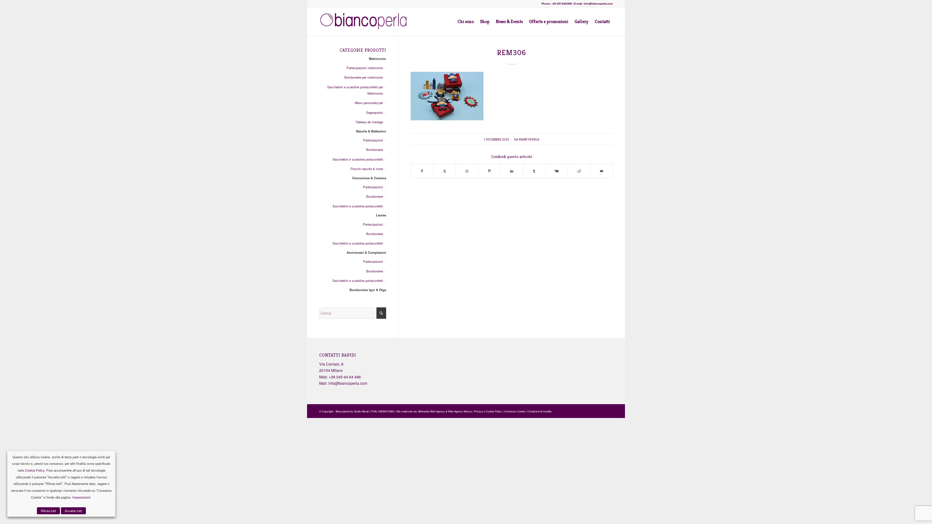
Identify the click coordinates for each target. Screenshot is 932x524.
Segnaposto (374, 112)
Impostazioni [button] (81, 497)
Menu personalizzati (369, 102)
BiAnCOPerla (529, 139)
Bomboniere (374, 149)
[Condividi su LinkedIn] (512, 171)
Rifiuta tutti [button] (48, 510)
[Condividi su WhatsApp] (467, 171)
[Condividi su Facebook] (422, 171)
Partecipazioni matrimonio (365, 68)
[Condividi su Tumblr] (534, 171)
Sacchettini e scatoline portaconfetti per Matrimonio (355, 90)
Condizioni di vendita (539, 411)
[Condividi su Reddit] (579, 171)
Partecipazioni (373, 140)
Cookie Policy (34, 470)
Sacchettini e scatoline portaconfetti (358, 159)
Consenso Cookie (514, 411)
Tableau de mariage (369, 122)
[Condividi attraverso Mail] (602, 171)
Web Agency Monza (460, 411)
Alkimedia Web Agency (431, 411)
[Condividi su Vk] (557, 171)
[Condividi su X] (444, 171)
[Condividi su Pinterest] (489, 171)
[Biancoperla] (365, 22)
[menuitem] (465, 22)
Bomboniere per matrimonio (363, 77)
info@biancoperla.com (347, 383)
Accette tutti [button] (73, 510)
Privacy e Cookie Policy (488, 411)
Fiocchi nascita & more (366, 168)
